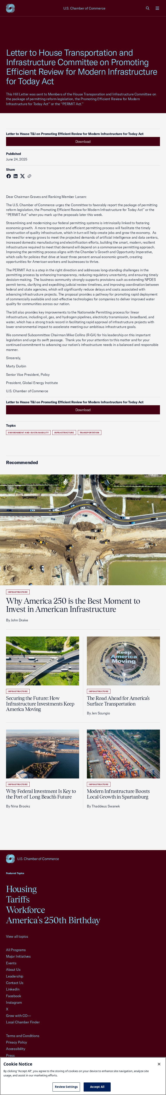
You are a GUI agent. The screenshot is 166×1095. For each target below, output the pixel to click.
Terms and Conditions (22, 1036)
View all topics (17, 936)
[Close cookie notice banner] (159, 1064)
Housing (21, 889)
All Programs (16, 950)
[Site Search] (147, 8)
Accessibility (15, 1049)
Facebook (13, 996)
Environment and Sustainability (28, 432)
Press (10, 1055)
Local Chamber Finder (23, 1022)
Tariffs (17, 899)
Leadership (14, 976)
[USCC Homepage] (83, 858)
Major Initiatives (18, 956)
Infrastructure (64, 432)
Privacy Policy (16, 1042)
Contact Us (14, 983)
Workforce (25, 910)
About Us (13, 969)
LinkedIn (12, 989)
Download (83, 141)
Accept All (97, 1087)
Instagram (14, 1002)
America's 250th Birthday (53, 920)
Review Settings (66, 1087)
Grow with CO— (18, 1015)
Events (11, 963)
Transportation (89, 432)
